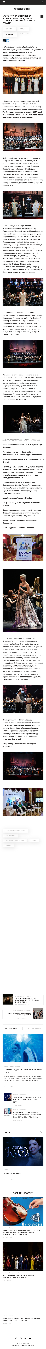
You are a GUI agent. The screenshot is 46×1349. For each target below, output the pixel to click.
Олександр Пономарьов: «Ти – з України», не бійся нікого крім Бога (27, 1099)
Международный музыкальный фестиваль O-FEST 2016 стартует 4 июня (21, 1319)
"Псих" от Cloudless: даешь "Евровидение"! (19, 1014)
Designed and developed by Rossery (23, 1345)
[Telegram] (7, 40)
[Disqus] (23, 885)
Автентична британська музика (15, 830)
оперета (33, 840)
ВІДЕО (6, 1170)
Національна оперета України (15, 840)
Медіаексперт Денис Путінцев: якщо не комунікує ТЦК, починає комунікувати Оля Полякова (27, 1114)
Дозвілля (9, 29)
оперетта (8, 845)
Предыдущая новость (24, 1004)
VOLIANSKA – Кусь (12, 1173)
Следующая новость (22, 1018)
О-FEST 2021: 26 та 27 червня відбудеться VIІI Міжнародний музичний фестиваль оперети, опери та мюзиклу (21, 1233)
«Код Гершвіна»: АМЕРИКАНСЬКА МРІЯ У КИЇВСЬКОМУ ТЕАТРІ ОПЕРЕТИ (18, 1277)
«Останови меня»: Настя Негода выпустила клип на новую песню (27, 1000)
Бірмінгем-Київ (10, 835)
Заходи (22, 29)
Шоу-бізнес (10, 34)
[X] (4, 40)
